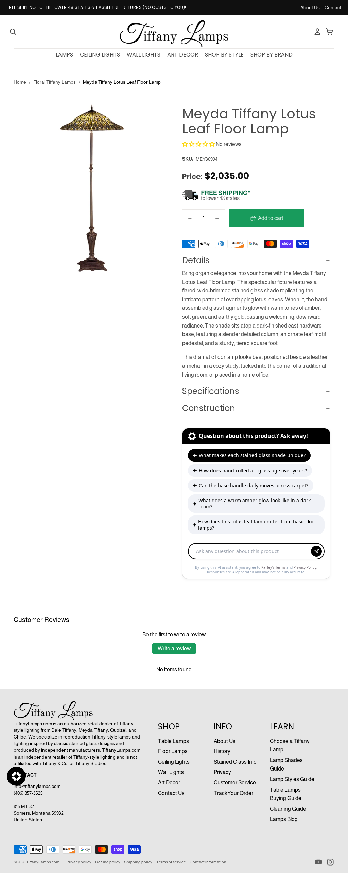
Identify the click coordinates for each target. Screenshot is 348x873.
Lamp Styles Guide (292, 779)
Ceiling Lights (174, 762)
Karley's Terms (273, 567)
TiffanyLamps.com (42, 862)
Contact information (208, 862)
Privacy (222, 772)
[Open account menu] (317, 31)
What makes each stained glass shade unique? (252, 455)
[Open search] (13, 31)
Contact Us (171, 793)
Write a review (174, 648)
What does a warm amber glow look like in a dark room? (254, 503)
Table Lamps (173, 741)
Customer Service (235, 782)
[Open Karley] (16, 776)
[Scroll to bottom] (256, 544)
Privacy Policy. (305, 567)
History (222, 751)
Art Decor (169, 782)
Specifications (210, 391)
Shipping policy (138, 862)
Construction (208, 408)
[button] (198, 144)
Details (195, 260)
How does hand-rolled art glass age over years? (253, 470)
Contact (333, 7)
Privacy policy (78, 862)
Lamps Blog (284, 819)
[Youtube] (318, 862)
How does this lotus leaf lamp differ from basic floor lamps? (257, 524)
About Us (310, 7)
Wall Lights (171, 772)
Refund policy (107, 862)
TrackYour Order (233, 793)
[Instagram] (330, 862)
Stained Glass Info (235, 762)
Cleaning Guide (288, 809)
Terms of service (171, 862)
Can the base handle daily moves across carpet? (253, 485)
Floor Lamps (173, 751)
